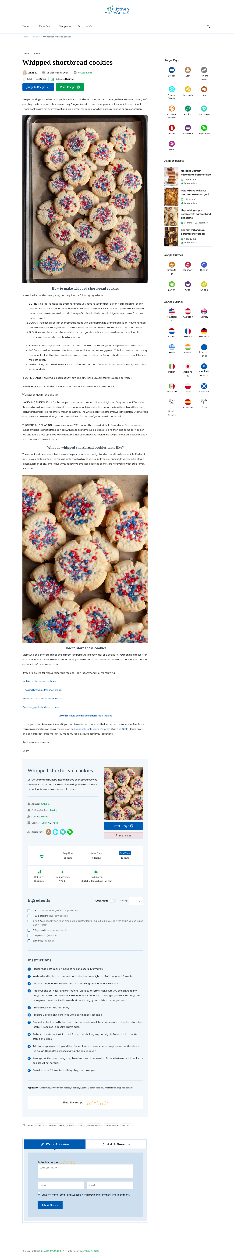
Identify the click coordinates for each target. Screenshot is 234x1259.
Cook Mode (102, 900)
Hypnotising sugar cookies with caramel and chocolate (196, 214)
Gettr (125, 729)
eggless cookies (111, 1125)
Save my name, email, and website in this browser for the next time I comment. (86, 1194)
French (188, 336)
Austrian (188, 317)
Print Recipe (67, 87)
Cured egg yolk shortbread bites (40, 707)
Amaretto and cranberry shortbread (43, 698)
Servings (124, 901)
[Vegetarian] (70, 832)
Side (188, 289)
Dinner (204, 270)
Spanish (188, 407)
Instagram (93, 729)
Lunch (171, 289)
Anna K (32, 73)
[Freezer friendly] (55, 832)
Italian (171, 372)
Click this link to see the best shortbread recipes (85, 715)
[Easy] (48, 832)
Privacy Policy (91, 1250)
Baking (54, 810)
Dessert (26, 53)
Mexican (172, 391)
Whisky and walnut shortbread (39, 681)
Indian (187, 352)
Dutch (171, 336)
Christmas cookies (56, 1125)
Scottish (45, 816)
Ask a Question (118, 1144)
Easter (81, 1125)
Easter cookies (93, 1125)
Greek (171, 352)
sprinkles (43, 940)
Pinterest (105, 729)
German (204, 336)
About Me (44, 26)
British (204, 317)
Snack (37, 53)
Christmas (39, 1125)
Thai (204, 407)
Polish (187, 391)
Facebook (80, 729)
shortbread (126, 1125)
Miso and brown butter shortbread (42, 690)
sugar (50, 916)
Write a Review (57, 1144)
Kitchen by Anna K (51, 1250)
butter (55, 910)
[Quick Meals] (63, 832)
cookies (70, 1125)
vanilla (45, 935)
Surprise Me (85, 26)
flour (88, 923)
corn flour (50, 930)
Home (25, 26)
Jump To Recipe (35, 87)
